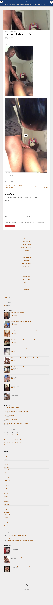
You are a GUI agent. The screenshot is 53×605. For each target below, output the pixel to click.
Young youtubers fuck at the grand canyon (20, 376)
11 (12, 437)
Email (29, 216)
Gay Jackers (25, 587)
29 (4, 444)
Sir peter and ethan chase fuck (18, 394)
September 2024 (7, 514)
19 (15, 439)
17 (10, 439)
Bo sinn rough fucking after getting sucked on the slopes (16, 411)
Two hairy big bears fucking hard (18, 366)
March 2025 (6, 499)
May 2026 (6, 462)
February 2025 (7, 501)
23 (7, 442)
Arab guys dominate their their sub (18, 312)
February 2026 (7, 469)
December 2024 (7, 507)
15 (4, 439)
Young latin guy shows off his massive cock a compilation (16, 423)
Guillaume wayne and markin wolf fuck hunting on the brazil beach (25, 357)
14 (20, 437)
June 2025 (6, 491)
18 (12, 439)
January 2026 (7, 472)
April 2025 (6, 496)
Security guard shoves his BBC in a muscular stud (15, 186)
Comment (7, 200)
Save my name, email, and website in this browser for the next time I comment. (25, 222)
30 (7, 444)
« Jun (5, 447)
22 (4, 442)
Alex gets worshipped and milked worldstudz (21, 321)
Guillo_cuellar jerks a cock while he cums (21, 566)
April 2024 (6, 528)
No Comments (13, 176)
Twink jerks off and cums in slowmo (11, 407)
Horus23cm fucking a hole (9, 415)
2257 (28, 589)
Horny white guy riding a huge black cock (37, 186)
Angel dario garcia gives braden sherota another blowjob (20, 540)
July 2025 (6, 488)
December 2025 (7, 475)
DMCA (25, 589)
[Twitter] (6, 181)
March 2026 (6, 467)
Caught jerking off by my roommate (20, 557)
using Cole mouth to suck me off (19, 548)
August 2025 (6, 485)
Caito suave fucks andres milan (10, 419)
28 (20, 442)
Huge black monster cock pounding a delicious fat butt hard (24, 330)
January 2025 (7, 504)
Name (6, 216)
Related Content (14, 315)
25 (12, 442)
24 (10, 442)
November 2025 (7, 477)
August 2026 (6, 454)
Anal (10, 31)
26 (15, 442)
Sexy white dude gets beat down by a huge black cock (23, 339)
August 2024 (6, 517)
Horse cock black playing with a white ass (20, 348)
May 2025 (6, 493)
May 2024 (6, 525)
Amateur (6, 31)
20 (17, 439)
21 (20, 439)
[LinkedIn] (16, 181)
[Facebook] (9, 181)
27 (17, 442)
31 (10, 444)
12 (15, 437)
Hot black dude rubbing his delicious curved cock (21, 385)
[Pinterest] (12, 181)
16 (7, 439)
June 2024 (6, 522)
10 (10, 437)
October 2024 (7, 512)
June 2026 (6, 459)
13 (17, 437)
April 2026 (6, 464)
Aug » (8, 447)
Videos (5, 305)
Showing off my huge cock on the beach (17, 535)
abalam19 (11, 37)
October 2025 (7, 480)
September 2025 (7, 483)
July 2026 (6, 456)
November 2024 (7, 509)
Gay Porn (13, 31)
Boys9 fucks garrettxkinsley (14, 538)
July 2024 (6, 520)
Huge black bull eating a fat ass (20, 34)
